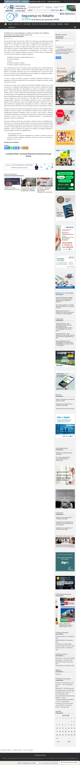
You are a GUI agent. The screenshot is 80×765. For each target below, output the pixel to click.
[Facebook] (5, 148)
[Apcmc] (6, 24)
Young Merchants (62, 448)
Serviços (52, 24)
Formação (60, 24)
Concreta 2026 (59, 665)
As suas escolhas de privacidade (48, 763)
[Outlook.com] (17, 148)
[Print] (27, 148)
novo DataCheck (44, 24)
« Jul (57, 741)
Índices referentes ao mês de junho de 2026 (37, 1)
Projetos (35, 24)
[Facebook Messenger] (14, 148)
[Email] (23, 148)
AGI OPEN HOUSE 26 (61, 636)
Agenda (66, 24)
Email (57, 40)
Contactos (11, 27)
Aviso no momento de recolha (27, 763)
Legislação (59, 319)
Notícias (58, 395)
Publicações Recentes (63, 594)
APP (21, 24)
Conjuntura (59, 513)
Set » (69, 741)
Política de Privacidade (6, 750)
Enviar (58, 57)
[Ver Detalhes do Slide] (51, 8)
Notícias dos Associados (65, 293)
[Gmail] (20, 148)
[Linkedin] (8, 148)
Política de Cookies (18, 750)
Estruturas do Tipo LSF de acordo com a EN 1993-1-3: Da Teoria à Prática (64, 705)
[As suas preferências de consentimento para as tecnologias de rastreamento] (69, 762)
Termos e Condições (28, 750)
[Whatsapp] (11, 148)
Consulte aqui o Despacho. (11, 142)
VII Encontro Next (60, 647)
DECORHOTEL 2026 (60, 662)
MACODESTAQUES (60, 640)
